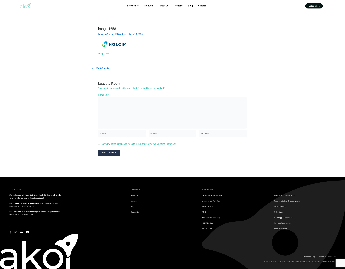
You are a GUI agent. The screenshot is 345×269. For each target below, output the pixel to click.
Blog (190, 6)
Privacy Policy (309, 257)
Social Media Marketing (211, 218)
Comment (103, 95)
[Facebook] (10, 232)
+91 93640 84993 (27, 206)
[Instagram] (16, 232)
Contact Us (135, 212)
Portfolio (178, 6)
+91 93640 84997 (27, 215)
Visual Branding (280, 206)
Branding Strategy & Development (287, 201)
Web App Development (282, 223)
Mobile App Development (283, 218)
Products (148, 6)
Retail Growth (207, 206)
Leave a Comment (107, 34)
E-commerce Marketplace (212, 195)
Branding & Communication (284, 195)
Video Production (280, 229)
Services (131, 6)
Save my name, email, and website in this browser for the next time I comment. (139, 144)
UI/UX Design (207, 223)
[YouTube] (27, 232)
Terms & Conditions (327, 257)
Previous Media (101, 68)
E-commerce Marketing (211, 201)
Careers (202, 6)
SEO (204, 212)
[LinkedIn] (21, 232)
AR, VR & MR (207, 229)
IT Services (278, 212)
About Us (163, 6)
